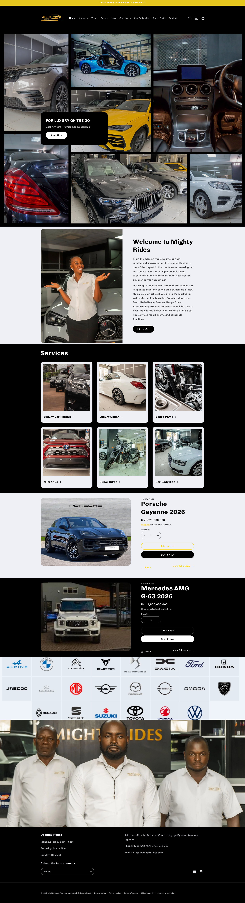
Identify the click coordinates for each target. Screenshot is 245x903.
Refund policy (100, 893)
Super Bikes (108, 482)
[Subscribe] (90, 871)
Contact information (166, 893)
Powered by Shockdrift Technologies (75, 893)
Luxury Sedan (110, 416)
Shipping (145, 524)
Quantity (145, 529)
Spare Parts (164, 416)
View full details (181, 565)
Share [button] (147, 567)
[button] (83, 18)
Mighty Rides (53, 893)
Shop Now (56, 135)
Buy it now (167, 554)
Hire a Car (143, 329)
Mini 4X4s (51, 482)
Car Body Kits (165, 482)
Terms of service (131, 893)
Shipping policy (148, 893)
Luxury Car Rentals (58, 416)
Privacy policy (115, 893)
